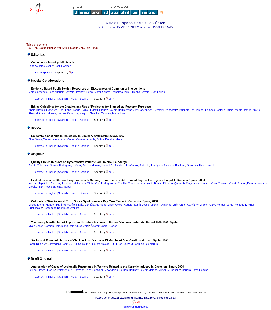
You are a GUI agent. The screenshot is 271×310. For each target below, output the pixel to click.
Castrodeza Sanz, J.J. (60, 244)
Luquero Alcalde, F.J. (103, 244)
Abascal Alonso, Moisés (42, 113)
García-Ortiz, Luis (38, 165)
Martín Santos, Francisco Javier (112, 92)
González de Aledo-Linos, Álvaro (103, 204)
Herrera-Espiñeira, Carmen (44, 183)
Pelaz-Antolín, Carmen (70, 270)
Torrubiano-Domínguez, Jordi (72, 225)
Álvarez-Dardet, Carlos (104, 225)
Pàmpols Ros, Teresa (191, 110)
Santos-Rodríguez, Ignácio (65, 165)
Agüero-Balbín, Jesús (136, 204)
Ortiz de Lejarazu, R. (147, 244)
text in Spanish (43, 72)
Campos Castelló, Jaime (219, 110)
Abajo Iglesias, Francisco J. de (46, 110)
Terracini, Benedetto (165, 110)
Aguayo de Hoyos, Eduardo (157, 183)
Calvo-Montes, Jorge (221, 204)
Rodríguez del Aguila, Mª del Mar (80, 183)
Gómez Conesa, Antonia (81, 139)
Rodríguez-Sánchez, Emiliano (168, 165)
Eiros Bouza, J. (124, 244)
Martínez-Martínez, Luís (69, 204)
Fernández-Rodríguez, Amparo (61, 207)
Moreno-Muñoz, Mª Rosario (164, 270)
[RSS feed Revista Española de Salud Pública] (161, 12)
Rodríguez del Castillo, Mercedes (120, 183)
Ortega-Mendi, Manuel (41, 204)
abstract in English (45, 98)
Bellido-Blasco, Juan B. (42, 270)
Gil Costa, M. (81, 244)
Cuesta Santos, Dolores (242, 183)
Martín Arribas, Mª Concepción (135, 110)
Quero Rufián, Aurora (186, 183)
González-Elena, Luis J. (200, 165)
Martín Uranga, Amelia (248, 110)
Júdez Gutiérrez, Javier (103, 110)
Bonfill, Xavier (63, 66)
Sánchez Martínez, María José (107, 113)
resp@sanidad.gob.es (135, 306)
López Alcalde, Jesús (41, 66)
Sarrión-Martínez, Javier (133, 270)
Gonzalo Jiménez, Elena (79, 92)
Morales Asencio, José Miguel (46, 92)
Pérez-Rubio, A (37, 244)
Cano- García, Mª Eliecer (193, 204)
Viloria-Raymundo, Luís (164, 204)
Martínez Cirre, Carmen (213, 183)
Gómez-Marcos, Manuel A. (98, 165)
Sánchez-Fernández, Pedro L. (132, 165)
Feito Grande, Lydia (76, 110)
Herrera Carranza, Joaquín (73, 113)
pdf (73, 72)
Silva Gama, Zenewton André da (47, 139)
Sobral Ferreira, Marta (109, 139)
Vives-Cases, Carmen (41, 225)
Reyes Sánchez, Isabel (57, 186)
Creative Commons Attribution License (186, 292)
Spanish (63, 98)
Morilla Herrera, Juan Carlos (148, 92)
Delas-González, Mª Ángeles (101, 270)
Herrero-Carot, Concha (195, 270)
